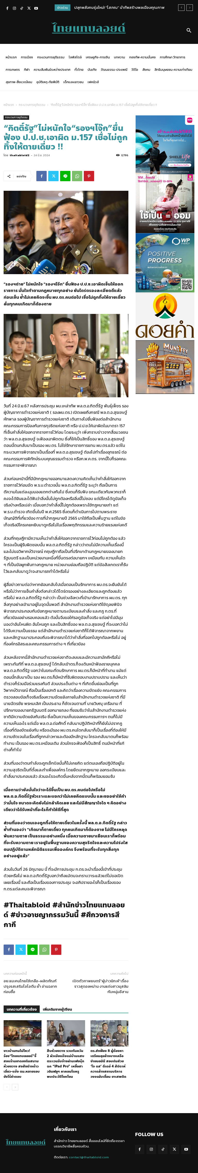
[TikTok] (21, 8)
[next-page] (15, 1087)
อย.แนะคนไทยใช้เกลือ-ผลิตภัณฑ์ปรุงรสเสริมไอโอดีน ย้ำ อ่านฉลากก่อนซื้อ (30, 986)
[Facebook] (7, 8)
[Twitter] (28, 8)
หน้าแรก (9, 104)
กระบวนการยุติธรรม (32, 104)
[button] (189, 31)
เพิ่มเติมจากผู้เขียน (57, 1009)
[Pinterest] (89, 176)
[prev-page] (7, 1087)
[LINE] (65, 176)
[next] (189, 7)
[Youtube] (36, 8)
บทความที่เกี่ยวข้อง (22, 1009)
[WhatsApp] (77, 176)
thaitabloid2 (19, 155)
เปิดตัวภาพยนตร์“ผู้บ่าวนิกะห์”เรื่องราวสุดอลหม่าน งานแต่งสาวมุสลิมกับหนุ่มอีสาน (100, 986)
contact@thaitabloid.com (89, 1157)
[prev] (181, 7)
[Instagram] (14, 8)
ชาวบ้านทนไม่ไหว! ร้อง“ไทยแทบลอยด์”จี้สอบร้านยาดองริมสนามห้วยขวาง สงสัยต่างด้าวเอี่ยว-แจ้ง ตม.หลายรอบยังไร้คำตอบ (22, 1063)
